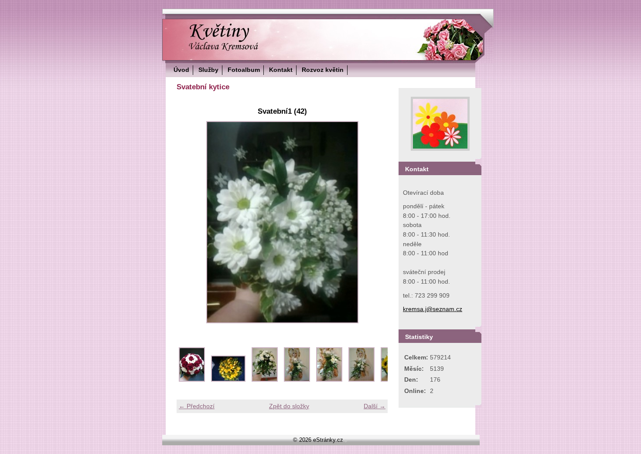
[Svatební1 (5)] (329, 379)
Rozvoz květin (323, 69)
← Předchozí (197, 406)
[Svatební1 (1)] (192, 379)
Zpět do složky (289, 406)
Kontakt (281, 69)
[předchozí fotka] (191, 222)
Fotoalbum (244, 69)
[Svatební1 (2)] (228, 379)
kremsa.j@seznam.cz (432, 308)
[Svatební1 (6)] (361, 379)
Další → (374, 406)
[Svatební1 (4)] (297, 379)
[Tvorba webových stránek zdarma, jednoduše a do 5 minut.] (346, 441)
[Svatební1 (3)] (265, 379)
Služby (208, 69)
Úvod (181, 69)
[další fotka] (373, 222)
